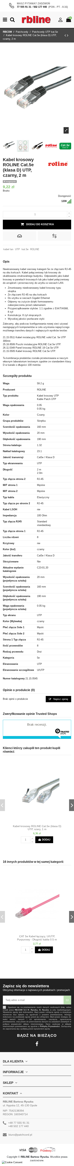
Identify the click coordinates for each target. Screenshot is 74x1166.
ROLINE (34, 249)
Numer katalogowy (14, 678)
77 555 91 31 (24, 6)
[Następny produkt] (67, 35)
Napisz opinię (60, 699)
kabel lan (8, 249)
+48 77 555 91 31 (18, 1122)
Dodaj (46, 839)
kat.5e (25, 249)
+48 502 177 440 (18, 1126)
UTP (17, 249)
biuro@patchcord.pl (20, 1134)
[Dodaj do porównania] (54, 236)
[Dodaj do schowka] (19, 236)
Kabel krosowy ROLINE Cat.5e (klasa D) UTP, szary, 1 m (37, 828)
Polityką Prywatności (50, 1026)
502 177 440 (40, 6)
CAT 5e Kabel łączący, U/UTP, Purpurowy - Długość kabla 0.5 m (37, 938)
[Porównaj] (40, 821)
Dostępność (64, 196)
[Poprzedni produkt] (66, 35)
